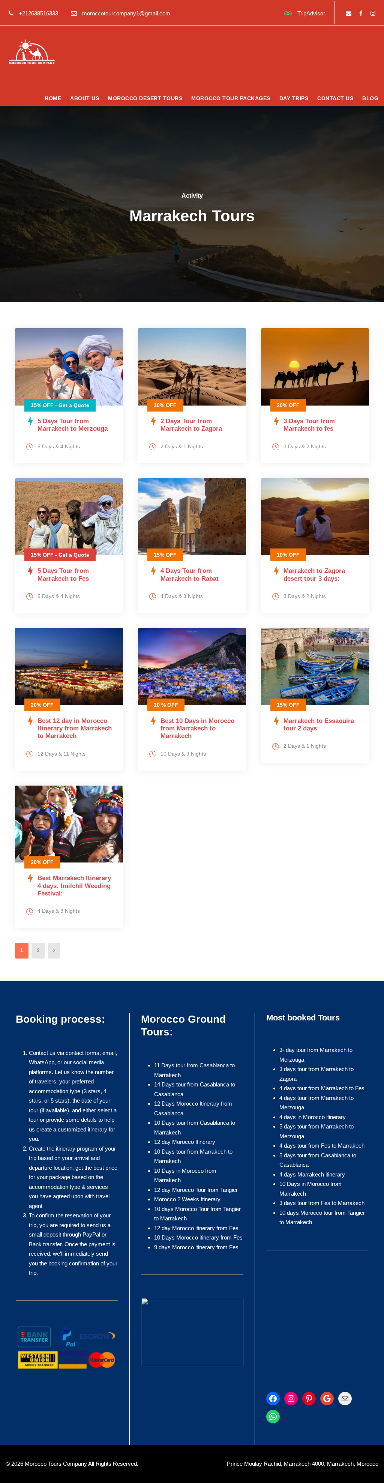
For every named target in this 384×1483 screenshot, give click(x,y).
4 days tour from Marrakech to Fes (321, 1088)
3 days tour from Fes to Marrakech (321, 1203)
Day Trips (294, 98)
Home (53, 98)
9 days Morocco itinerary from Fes (196, 1247)
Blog (370, 98)
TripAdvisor (311, 13)
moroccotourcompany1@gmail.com (126, 13)
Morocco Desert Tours (145, 98)
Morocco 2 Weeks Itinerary (187, 1199)
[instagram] (372, 13)
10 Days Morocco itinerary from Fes (198, 1237)
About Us (84, 98)
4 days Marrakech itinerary (312, 1174)
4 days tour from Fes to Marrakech (321, 1145)
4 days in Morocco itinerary (312, 1117)
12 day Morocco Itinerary (184, 1142)
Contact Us (335, 98)
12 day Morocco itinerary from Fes (196, 1228)
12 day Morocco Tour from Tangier (196, 1190)
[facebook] (361, 13)
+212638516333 (38, 13)
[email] (348, 13)
